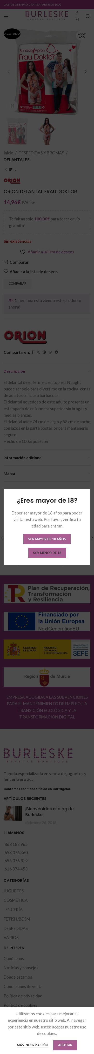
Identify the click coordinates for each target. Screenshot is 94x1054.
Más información (32, 1045)
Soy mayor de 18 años (47, 539)
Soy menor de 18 (47, 553)
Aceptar (65, 1045)
